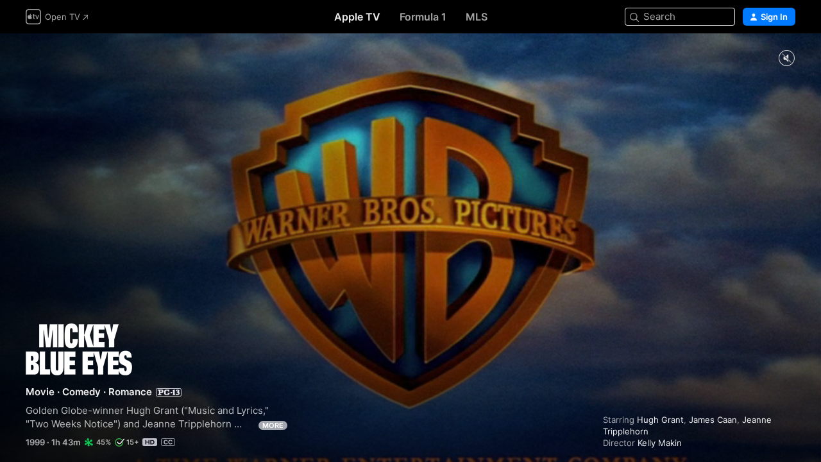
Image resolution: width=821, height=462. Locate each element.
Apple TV (357, 16)
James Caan (713, 420)
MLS (476, 16)
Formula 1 (423, 16)
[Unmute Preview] (786, 59)
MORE (273, 425)
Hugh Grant (660, 420)
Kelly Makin (660, 443)
